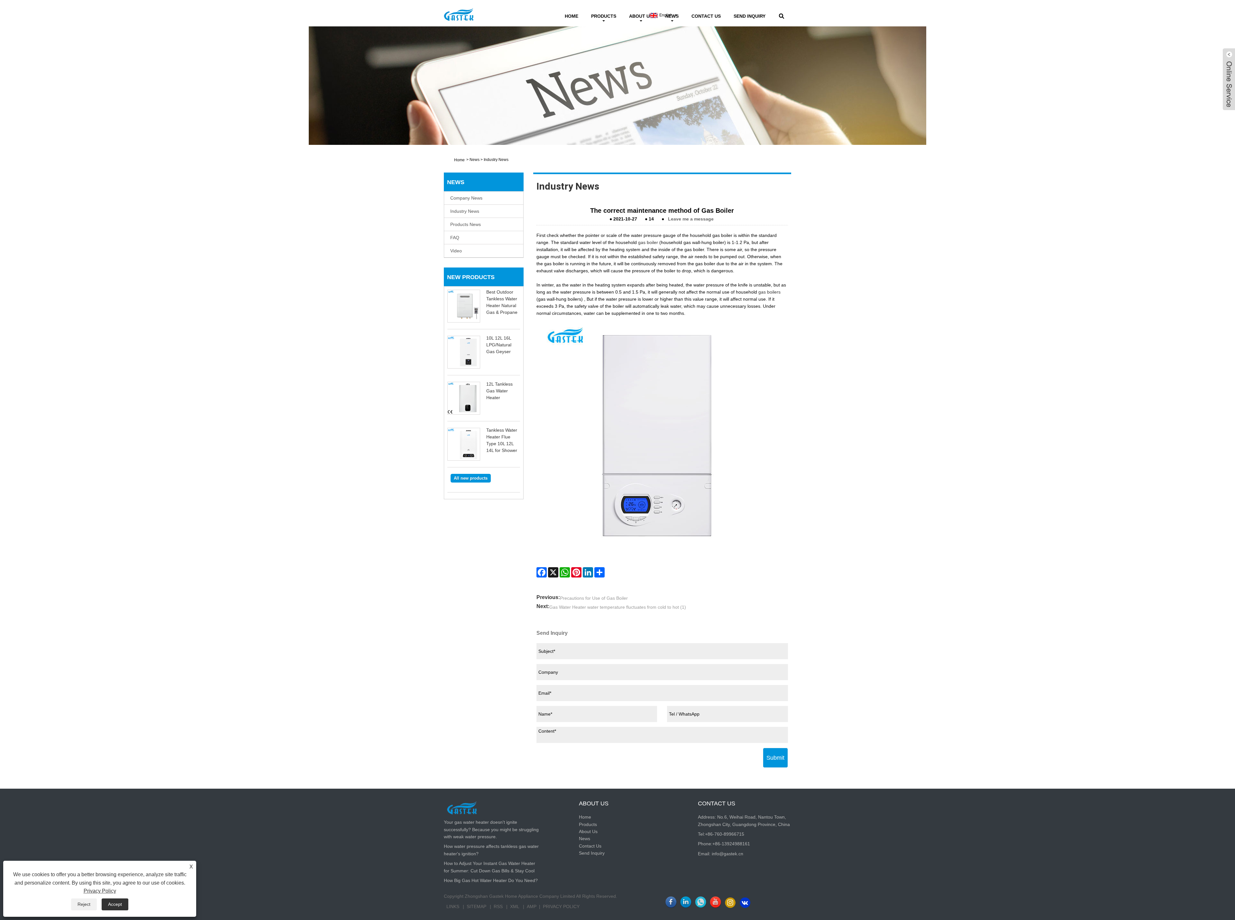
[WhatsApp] (565, 572)
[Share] (599, 572)
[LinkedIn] (588, 572)
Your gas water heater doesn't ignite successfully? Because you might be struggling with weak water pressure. (491, 829)
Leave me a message (691, 218)
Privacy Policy (561, 906)
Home (571, 16)
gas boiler (648, 242)
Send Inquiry (749, 16)
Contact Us (706, 16)
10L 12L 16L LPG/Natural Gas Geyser (498, 344)
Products (603, 16)
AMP (531, 906)
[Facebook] (541, 572)
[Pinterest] (576, 572)
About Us (641, 16)
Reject (84, 904)
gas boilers (769, 292)
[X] (553, 572)
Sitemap (476, 906)
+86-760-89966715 (724, 834)
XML (514, 906)
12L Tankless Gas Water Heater (499, 390)
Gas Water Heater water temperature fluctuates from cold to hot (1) (617, 607)
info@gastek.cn (727, 853)
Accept (115, 904)
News (475, 159)
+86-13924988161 (731, 843)
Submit (775, 758)
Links (452, 906)
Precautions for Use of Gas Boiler (594, 598)
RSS (498, 906)
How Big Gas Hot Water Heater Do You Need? (491, 880)
